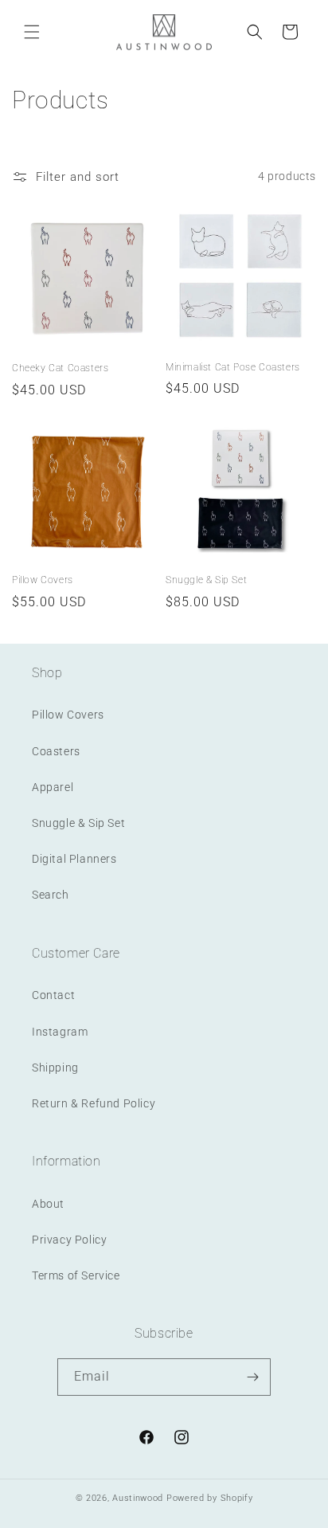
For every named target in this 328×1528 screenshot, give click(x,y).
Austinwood (139, 1498)
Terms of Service (76, 1275)
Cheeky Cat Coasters (60, 368)
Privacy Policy (69, 1239)
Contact (53, 995)
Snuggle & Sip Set (206, 580)
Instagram (60, 1031)
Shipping (55, 1067)
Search (50, 894)
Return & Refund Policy (93, 1103)
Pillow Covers (42, 580)
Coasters (56, 751)
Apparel (52, 787)
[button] (31, 31)
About (48, 1203)
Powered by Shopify (209, 1498)
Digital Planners (74, 858)
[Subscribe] (252, 1377)
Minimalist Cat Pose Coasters (233, 367)
